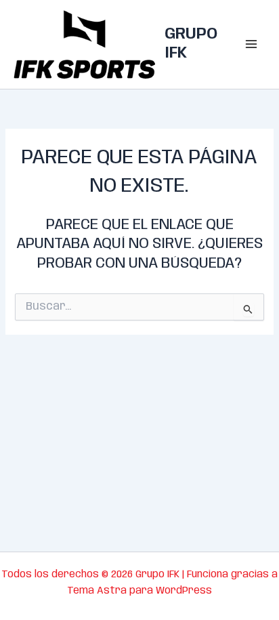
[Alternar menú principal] (251, 44)
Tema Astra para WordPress (139, 590)
